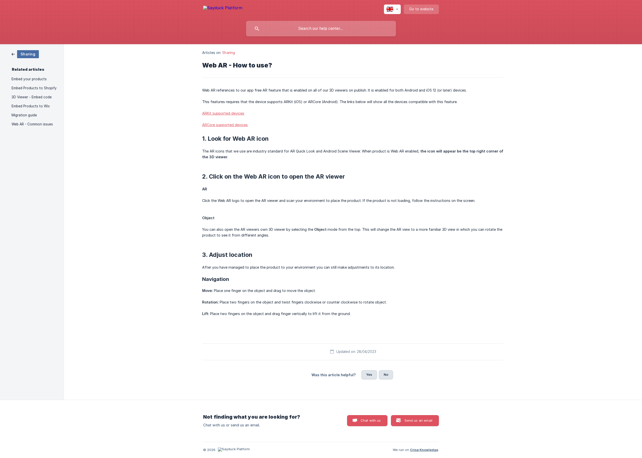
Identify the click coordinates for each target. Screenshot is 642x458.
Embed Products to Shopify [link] (34, 88)
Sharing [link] (228, 52)
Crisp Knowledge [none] (424, 450)
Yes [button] (369, 374)
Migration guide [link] (24, 115)
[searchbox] (321, 28)
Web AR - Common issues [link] (32, 124)
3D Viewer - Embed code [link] (32, 97)
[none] (222, 9)
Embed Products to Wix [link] (31, 106)
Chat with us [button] (371, 420)
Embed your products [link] (29, 79)
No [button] (386, 374)
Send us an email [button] (418, 420)
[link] (25, 53)
